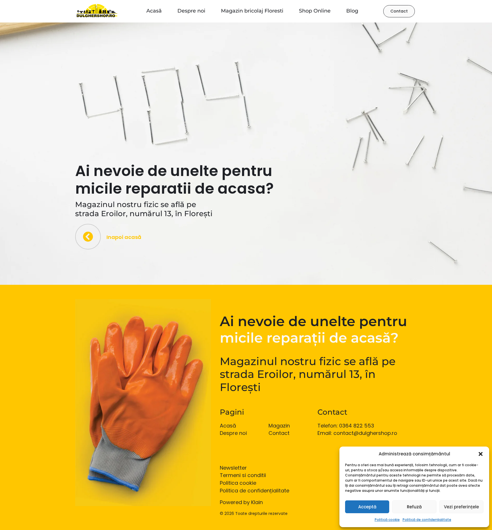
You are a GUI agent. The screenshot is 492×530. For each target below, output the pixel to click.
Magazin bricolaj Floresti (252, 11)
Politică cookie (387, 519)
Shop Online (315, 11)
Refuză (414, 507)
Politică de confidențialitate (427, 519)
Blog (352, 11)
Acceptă (367, 507)
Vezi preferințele (461, 507)
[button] (480, 454)
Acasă (154, 11)
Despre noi (191, 11)
